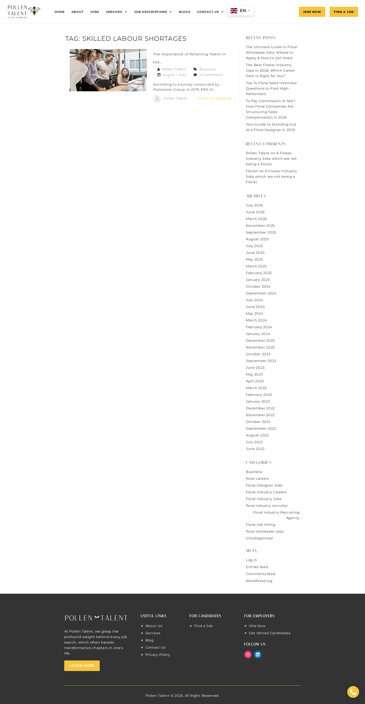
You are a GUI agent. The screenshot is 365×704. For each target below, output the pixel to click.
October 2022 (258, 422)
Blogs (185, 12)
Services (114, 12)
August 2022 (257, 435)
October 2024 (258, 286)
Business (208, 69)
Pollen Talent (174, 69)
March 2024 (256, 320)
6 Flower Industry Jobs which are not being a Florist (271, 158)
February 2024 (259, 327)
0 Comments (211, 75)
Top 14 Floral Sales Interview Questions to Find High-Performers (271, 88)
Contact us (208, 12)
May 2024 (254, 314)
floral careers (257, 479)
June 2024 (255, 307)
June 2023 (255, 368)
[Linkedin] (257, 654)
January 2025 (258, 280)
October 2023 (258, 354)
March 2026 (256, 219)
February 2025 (259, 273)
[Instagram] (248, 654)
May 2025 (254, 259)
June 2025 (255, 253)
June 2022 (255, 449)
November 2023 (260, 347)
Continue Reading (215, 98)
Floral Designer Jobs (264, 485)
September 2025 (261, 232)
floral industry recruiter (267, 506)
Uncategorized (259, 538)
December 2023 (260, 341)
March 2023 (256, 388)
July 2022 (254, 442)
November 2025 (260, 226)
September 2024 (261, 293)
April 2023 (255, 381)
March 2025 (256, 266)
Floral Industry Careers (266, 492)
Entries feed (257, 567)
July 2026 (254, 205)
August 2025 (257, 239)
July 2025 (254, 246)
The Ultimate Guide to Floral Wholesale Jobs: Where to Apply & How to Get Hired (271, 52)
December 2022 (260, 408)
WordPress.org (259, 581)
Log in (251, 560)
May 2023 (254, 374)
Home (59, 12)
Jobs (94, 12)
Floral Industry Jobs (264, 499)
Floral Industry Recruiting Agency (276, 515)
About (77, 12)
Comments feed (260, 574)
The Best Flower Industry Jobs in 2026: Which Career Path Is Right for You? (270, 70)
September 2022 (261, 429)
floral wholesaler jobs (265, 531)
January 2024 (258, 334)
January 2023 (258, 401)
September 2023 (261, 361)
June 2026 (255, 212)
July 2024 (254, 300)
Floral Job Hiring (260, 525)
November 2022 (260, 415)
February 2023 (259, 395)
